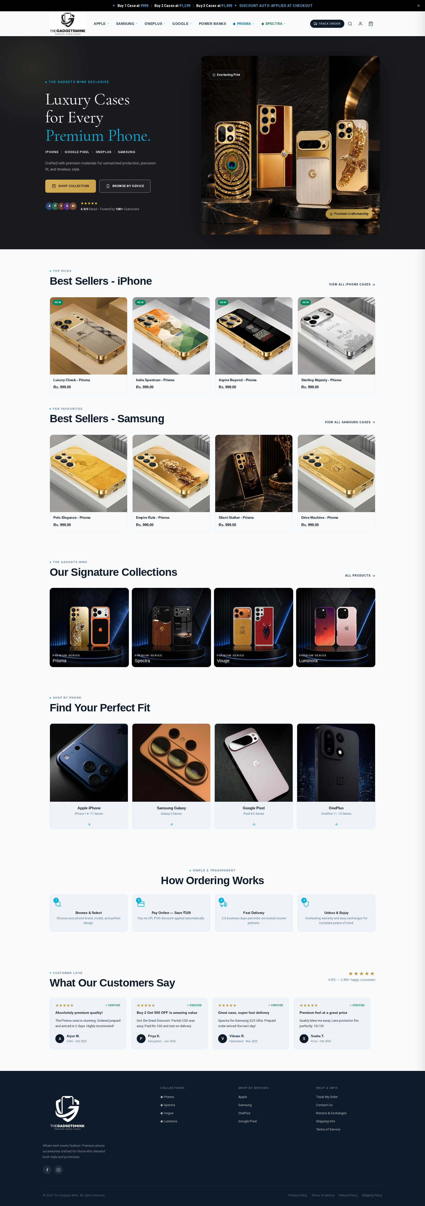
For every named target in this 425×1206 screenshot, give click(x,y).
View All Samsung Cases (348, 422)
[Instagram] (58, 1169)
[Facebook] (47, 1169)
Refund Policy (348, 1195)
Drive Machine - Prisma (319, 517)
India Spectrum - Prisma (155, 380)
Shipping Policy (372, 1195)
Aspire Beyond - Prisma (238, 380)
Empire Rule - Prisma (152, 517)
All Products (358, 575)
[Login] (360, 23)
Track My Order (327, 1097)
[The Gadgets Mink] (68, 24)
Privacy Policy (297, 1195)
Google (180, 24)
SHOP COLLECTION (73, 186)
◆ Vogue (166, 1113)
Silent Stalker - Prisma (236, 517)
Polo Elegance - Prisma (72, 517)
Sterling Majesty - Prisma (321, 380)
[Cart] (370, 23)
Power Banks (212, 24)
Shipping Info (325, 1121)
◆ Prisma (242, 24)
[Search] (350, 23)
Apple (100, 24)
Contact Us (324, 1105)
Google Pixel (247, 1121)
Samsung (125, 24)
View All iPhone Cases (350, 284)
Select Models (88, 368)
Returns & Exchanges (331, 1113)
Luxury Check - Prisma (71, 380)
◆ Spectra (272, 24)
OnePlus (153, 24)
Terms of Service (328, 1129)
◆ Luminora (168, 1121)
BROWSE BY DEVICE (128, 186)
